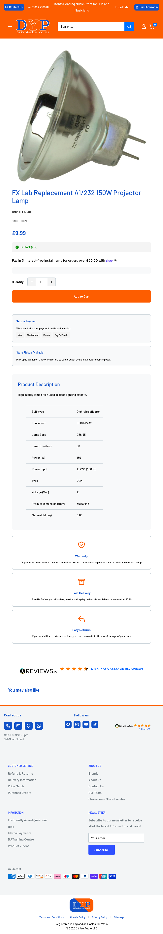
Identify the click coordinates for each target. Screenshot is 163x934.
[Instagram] (77, 724)
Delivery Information (22, 780)
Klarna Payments (19, 833)
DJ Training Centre (21, 839)
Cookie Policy (77, 917)
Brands (93, 773)
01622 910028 (40, 7)
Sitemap (119, 917)
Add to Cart (81, 296)
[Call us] (8, 726)
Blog (11, 826)
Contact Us (16, 7)
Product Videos (18, 846)
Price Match (122, 7)
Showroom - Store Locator (106, 799)
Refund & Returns (20, 773)
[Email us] (18, 726)
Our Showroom (149, 7)
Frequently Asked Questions (28, 820)
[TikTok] (94, 724)
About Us (94, 780)
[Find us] (29, 726)
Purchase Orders (19, 792)
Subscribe (101, 850)
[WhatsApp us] (39, 726)
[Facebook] (68, 724)
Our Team (95, 792)
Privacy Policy (100, 917)
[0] (151, 26)
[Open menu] (10, 26)
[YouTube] (85, 724)
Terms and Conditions (51, 917)
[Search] (129, 26)
